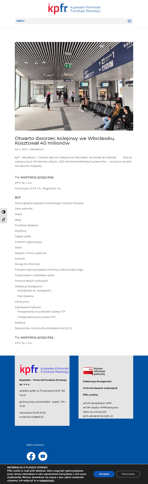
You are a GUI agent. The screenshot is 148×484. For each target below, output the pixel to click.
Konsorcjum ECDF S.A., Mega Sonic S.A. (38, 188)
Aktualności (37, 149)
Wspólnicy (21, 231)
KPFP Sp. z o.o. (23, 182)
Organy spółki (23, 236)
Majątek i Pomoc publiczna (30, 253)
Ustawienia (128, 474)
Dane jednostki (23, 208)
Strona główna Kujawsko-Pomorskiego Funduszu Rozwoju (49, 203)
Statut (18, 247)
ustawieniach (46, 480)
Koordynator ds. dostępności (34, 290)
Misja (18, 219)
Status (18, 214)
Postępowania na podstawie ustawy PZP (41, 311)
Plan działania (26, 296)
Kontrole (20, 258)
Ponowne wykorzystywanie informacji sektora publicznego (49, 269)
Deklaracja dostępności (28, 286)
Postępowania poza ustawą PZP (37, 317)
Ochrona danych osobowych (31, 280)
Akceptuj (104, 474)
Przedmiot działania (26, 225)
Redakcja (20, 322)
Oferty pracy (22, 301)
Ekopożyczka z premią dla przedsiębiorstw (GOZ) (43, 328)
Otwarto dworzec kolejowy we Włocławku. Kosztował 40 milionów (65, 140)
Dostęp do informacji (27, 264)
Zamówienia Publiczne (28, 307)
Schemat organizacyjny (28, 242)
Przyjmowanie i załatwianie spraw (34, 275)
